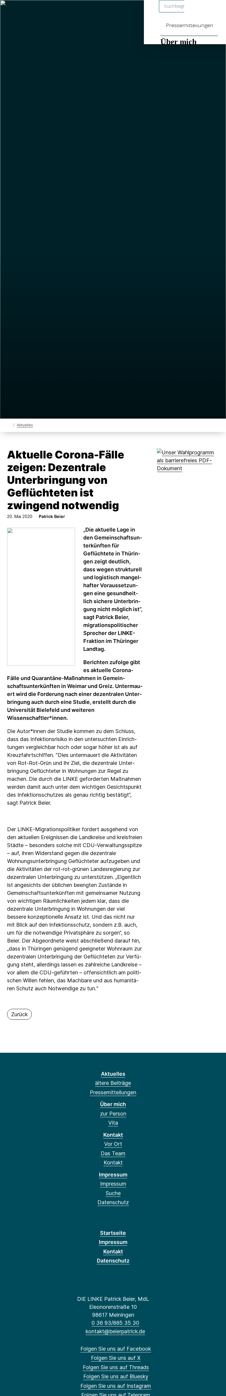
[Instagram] (50, 12)
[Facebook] (11, 12)
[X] (21, 12)
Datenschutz (113, 1202)
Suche (113, 1193)
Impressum (113, 1174)
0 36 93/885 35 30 (115, 1323)
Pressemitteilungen (189, 25)
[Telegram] (59, 12)
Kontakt (113, 1135)
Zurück (19, 1014)
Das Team (113, 1153)
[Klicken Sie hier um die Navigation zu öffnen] (214, 12)
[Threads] (31, 12)
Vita (113, 1123)
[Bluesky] (40, 12)
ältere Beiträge (113, 1083)
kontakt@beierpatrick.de (115, 1331)
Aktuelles (25, 425)
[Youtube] (69, 12)
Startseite (113, 1233)
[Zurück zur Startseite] (9, 425)
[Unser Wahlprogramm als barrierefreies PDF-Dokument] (189, 460)
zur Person (113, 1113)
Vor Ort (113, 1144)
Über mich (178, 41)
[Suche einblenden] (196, 12)
